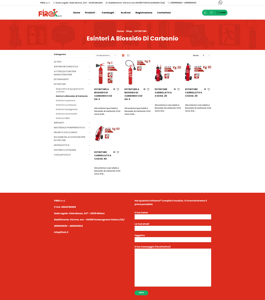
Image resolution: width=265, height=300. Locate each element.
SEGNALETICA (62, 145)
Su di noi (126, 12)
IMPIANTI (59, 122)
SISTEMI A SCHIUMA (65, 150)
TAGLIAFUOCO (62, 154)
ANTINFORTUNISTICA (66, 66)
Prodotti (90, 12)
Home (76, 12)
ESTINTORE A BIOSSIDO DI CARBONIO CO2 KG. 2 (103, 94)
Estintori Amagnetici (67, 109)
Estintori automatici (66, 113)
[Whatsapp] (220, 3)
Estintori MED (63, 118)
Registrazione (144, 12)
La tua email (142, 223)
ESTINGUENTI (61, 79)
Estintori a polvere (65, 100)
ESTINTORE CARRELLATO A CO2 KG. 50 (102, 155)
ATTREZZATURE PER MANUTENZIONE (65, 73)
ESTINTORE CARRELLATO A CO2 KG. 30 (193, 92)
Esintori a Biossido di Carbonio (72, 96)
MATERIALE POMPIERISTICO (69, 127)
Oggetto (140, 235)
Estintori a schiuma (66, 105)
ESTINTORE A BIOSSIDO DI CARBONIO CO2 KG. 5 (133, 94)
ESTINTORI (140, 31)
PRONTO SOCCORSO (65, 132)
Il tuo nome (141, 212)
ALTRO (57, 61)
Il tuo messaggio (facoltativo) (153, 246)
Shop (129, 31)
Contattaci (164, 12)
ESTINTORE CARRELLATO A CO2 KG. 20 (163, 92)
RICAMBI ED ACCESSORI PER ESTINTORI (69, 138)
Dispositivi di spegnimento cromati (70, 90)
